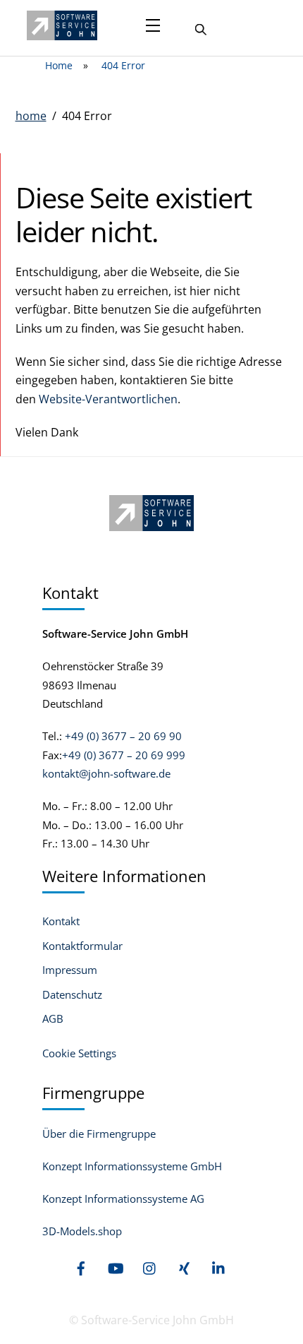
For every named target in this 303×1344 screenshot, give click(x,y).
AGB (52, 1018)
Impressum (69, 970)
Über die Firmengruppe (99, 1133)
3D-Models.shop (82, 1231)
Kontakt (61, 921)
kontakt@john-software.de (106, 773)
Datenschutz (72, 994)
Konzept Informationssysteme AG (123, 1198)
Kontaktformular (82, 946)
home (31, 116)
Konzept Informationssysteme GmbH (132, 1166)
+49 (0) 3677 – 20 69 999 (123, 755)
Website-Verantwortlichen (108, 399)
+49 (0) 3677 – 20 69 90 (122, 736)
